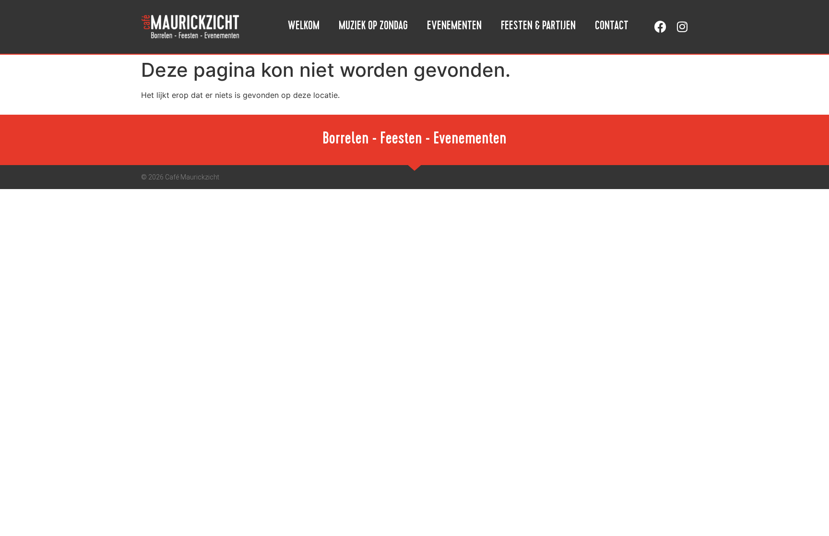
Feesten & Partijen (538, 27)
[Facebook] (660, 27)
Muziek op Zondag (373, 27)
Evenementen (454, 27)
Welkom (304, 27)
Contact (611, 27)
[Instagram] (682, 27)
